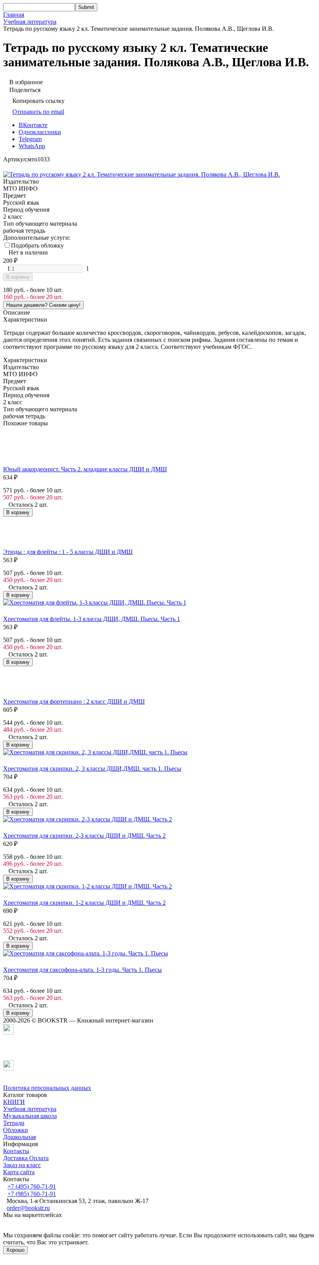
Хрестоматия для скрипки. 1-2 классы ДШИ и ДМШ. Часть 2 (84, 902)
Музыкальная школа (30, 1116)
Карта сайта (19, 1172)
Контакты (16, 1151)
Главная (13, 14)
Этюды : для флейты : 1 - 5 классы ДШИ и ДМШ (68, 551)
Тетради (14, 1123)
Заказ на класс (22, 1165)
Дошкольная (19, 1137)
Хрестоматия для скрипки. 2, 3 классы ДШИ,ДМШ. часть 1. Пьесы (92, 768)
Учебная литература (29, 21)
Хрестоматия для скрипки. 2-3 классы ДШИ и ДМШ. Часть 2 (84, 835)
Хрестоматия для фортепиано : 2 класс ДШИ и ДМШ (74, 701)
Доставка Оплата (26, 1158)
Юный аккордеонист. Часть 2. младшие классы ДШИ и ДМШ (85, 469)
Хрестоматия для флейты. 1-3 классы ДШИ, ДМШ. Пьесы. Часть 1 (91, 619)
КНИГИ (14, 1102)
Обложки (15, 1130)
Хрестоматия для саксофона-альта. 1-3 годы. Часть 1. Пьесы (82, 969)
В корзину (18, 277)
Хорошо (15, 1250)
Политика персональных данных (47, 1088)
